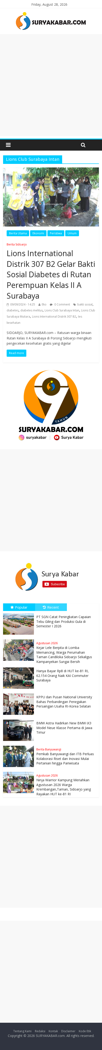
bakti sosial (85, 304)
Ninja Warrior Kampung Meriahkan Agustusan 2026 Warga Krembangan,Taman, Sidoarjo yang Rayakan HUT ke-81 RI (63, 784)
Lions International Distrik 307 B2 (54, 317)
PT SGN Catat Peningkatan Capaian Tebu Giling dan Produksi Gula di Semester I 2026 (63, 621)
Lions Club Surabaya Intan (62, 310)
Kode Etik (85, 1031)
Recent (53, 607)
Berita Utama (18, 233)
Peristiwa (56, 233)
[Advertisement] (51, 85)
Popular (21, 607)
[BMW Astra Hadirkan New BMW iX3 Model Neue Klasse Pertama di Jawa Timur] (19, 719)
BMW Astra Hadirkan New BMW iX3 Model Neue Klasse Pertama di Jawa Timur (64, 728)
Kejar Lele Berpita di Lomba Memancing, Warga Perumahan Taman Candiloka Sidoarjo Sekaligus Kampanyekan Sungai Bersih (64, 652)
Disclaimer (68, 1031)
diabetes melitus (31, 310)
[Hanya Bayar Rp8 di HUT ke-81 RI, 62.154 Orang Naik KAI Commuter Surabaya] (19, 667)
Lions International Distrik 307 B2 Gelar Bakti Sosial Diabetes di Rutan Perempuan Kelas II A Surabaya (51, 271)
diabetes (13, 310)
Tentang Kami (22, 1031)
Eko (44, 304)
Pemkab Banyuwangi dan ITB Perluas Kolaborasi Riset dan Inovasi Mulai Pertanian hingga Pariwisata (65, 756)
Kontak (53, 1031)
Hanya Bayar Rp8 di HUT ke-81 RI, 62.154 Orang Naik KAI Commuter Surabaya (62, 675)
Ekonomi (38, 233)
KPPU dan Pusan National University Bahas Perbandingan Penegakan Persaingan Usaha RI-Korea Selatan (64, 701)
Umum (72, 233)
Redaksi (40, 1031)
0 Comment (62, 304)
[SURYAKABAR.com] (51, 13)
